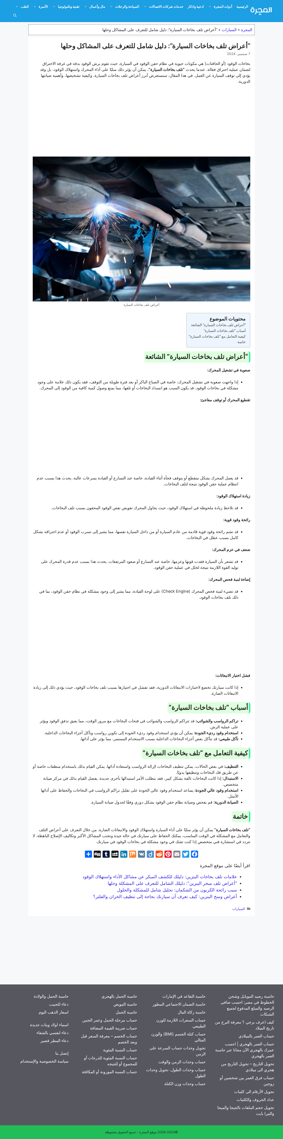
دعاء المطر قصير (54, 1040)
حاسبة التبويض (125, 1004)
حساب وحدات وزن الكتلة (185, 1083)
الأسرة (43, 6)
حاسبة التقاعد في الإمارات (184, 996)
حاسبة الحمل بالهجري (119, 996)
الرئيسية (242, 6)
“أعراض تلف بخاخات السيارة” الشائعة (218, 325)
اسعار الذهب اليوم (54, 1012)
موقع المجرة (148, 1132)
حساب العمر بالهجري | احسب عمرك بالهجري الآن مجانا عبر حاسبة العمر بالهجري (244, 1050)
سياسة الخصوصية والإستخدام (44, 1061)
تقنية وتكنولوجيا (68, 6)
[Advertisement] (141, 121)
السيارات (229, 29)
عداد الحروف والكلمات (255, 1099)
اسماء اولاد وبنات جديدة (49, 1024)
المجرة (246, 29)
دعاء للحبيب (59, 1004)
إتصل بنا (62, 1053)
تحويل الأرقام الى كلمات (254, 1091)
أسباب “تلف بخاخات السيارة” (225, 330)
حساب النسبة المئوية (120, 1050)
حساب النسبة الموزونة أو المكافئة (109, 1071)
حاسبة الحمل (126, 1012)
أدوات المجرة (223, 6)
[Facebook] (194, 855)
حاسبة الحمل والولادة (51, 996)
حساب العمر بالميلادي (256, 1036)
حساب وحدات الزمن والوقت (182, 1062)
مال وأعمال (97, 6)
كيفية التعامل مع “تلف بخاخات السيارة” (217, 336)
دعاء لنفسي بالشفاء (52, 1032)
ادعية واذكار (196, 6)
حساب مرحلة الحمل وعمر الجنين (109, 1020)
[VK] (141, 855)
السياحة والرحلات (127, 6)
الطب (25, 6)
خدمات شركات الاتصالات (166, 6)
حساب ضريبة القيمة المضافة (113, 1028)
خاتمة (241, 342)
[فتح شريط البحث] (15, 15)
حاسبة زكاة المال (192, 1012)
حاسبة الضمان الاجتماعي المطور (179, 1004)
